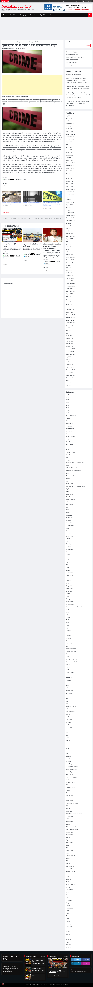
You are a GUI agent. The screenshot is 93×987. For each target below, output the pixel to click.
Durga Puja (69, 586)
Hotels (68, 683)
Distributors (69, 575)
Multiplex (68, 756)
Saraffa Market (70, 856)
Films (67, 622)
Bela (67, 481)
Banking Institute (71, 476)
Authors (68, 460)
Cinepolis (68, 539)
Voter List (68, 939)
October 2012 (70, 351)
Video (67, 937)
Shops (67, 876)
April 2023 (69, 129)
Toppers (68, 905)
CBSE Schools (70, 525)
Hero (67, 670)
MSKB (67, 753)
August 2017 (69, 239)
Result (67, 845)
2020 (67, 405)
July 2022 (68, 144)
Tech (67, 897)
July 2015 (68, 296)
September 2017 (70, 236)
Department (69, 573)
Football (68, 635)
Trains (67, 913)
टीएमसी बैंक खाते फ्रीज (36, 969)
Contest (68, 554)
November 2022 (70, 137)
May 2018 (68, 228)
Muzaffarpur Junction (72, 766)
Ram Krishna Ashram (72, 829)
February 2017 (70, 252)
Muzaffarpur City (16, 6)
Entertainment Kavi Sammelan (74, 607)
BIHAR (68, 491)
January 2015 (69, 312)
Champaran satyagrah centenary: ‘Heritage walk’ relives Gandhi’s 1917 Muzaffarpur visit (77, 80)
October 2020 (70, 194)
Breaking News (70, 505)
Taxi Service (69, 895)
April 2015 (69, 304)
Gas (67, 641)
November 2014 (70, 317)
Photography (23, 15)
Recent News (13, 15)
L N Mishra (69, 717)
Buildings (68, 510)
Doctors (68, 580)
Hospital (68, 680)
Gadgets (68, 638)
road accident (70, 850)
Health (68, 664)
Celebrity (68, 528)
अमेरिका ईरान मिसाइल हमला (30, 1)
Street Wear (69, 890)
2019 (67, 402)
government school (71, 649)
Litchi (67, 725)
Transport (68, 916)
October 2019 (70, 202)
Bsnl (67, 507)
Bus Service (69, 515)
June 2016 (68, 268)
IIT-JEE (68, 685)
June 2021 (68, 173)
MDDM (68, 738)
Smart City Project (71, 884)
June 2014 (68, 330)
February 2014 (70, 341)
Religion (68, 837)
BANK (67, 473)
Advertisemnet (70, 429)
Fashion (68, 617)
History (68, 675)
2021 (67, 408)
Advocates (69, 431)
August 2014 (69, 325)
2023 (67, 413)
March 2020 (69, 199)
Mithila (68, 748)
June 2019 (68, 207)
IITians (68, 688)
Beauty (68, 478)
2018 (67, 400)
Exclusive (68, 612)
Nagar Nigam (43, 15)
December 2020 (70, 189)
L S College (69, 719)
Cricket (68, 565)
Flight (67, 628)
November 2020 (70, 192)
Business (68, 520)
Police (67, 806)
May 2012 (68, 359)
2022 (67, 410)
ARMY (67, 449)
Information (69, 690)
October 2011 (70, 372)
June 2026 (69, 118)
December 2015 (70, 283)
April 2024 (69, 121)
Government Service (71, 651)
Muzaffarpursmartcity (72, 769)
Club (67, 541)
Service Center (70, 866)
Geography (69, 643)
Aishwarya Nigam (71, 436)
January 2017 (69, 254)
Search (68, 42)
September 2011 (70, 375)
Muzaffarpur (69, 764)
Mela (67, 743)
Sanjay (68, 853)
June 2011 (68, 383)
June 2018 (68, 226)
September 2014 (70, 323)
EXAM (67, 609)
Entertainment (70, 604)
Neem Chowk (70, 774)
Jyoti (67, 704)
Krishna (68, 714)
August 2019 (69, 205)
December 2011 (70, 370)
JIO (67, 698)
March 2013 (69, 346)
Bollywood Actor (70, 502)
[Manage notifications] (3, 984)
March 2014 (69, 338)
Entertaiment (70, 601)
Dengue (68, 570)
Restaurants (69, 842)
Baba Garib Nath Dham (72, 468)
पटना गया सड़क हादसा (53, 1)
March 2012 (69, 365)
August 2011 (69, 378)
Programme (69, 816)
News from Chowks (71, 777)
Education (69, 591)
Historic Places (70, 672)
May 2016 (68, 270)
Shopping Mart (70, 874)
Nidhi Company (70, 782)
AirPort (68, 434)
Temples (70, 15)
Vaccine (68, 931)
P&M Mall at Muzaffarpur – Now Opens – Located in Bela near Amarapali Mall (78, 103)
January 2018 (69, 234)
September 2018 (70, 220)
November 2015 (70, 286)
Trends (68, 921)
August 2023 (69, 126)
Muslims (68, 761)
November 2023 (70, 124)
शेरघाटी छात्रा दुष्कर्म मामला (42, 1)
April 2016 (69, 273)
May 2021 (68, 176)
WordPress (65, 984)
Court (67, 560)
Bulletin (68, 512)
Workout (68, 947)
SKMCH (68, 882)
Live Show (69, 727)
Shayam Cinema (70, 871)
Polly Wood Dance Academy (74, 814)
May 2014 (68, 333)
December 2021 (70, 163)
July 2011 (68, 380)
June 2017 (68, 244)
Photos (68, 798)
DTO (67, 583)
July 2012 (68, 357)
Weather (68, 945)
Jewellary (68, 696)
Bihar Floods (69, 494)
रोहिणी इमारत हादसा (35, 976)
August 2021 (69, 171)
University (69, 926)
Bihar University (70, 499)
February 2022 (70, 158)
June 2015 (68, 299)
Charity (68, 533)
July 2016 (68, 265)
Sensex (68, 863)
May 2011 (68, 385)
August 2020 (69, 197)
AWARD (68, 465)
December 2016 (70, 257)
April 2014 (69, 336)
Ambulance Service (71, 442)
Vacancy (68, 929)
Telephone (69, 900)
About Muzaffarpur (71, 415)
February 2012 (70, 367)
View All (43, 956)
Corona (68, 557)
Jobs (67, 701)
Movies (68, 751)
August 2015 (69, 294)
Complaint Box (70, 549)
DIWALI (68, 578)
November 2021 (70, 165)
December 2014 (70, 315)
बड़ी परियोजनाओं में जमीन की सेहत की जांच (16, 1)
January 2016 (69, 281)
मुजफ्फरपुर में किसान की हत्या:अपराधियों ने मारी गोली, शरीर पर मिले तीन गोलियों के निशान (32, 203)
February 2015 (70, 309)
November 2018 (70, 215)
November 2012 (70, 349)
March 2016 (69, 275)
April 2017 (68, 249)
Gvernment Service (71, 659)
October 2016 (70, 260)
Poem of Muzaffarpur (72, 803)
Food (67, 633)
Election (68, 594)
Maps (67, 735)
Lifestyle (68, 722)
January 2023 (69, 131)
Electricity (69, 596)
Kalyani (68, 709)
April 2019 (69, 210)
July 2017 (68, 241)
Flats (67, 625)
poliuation (69, 811)
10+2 (67, 394)
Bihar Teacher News (71, 497)
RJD (67, 848)
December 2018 (70, 213)
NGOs (67, 780)
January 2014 (69, 344)
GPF (67, 654)
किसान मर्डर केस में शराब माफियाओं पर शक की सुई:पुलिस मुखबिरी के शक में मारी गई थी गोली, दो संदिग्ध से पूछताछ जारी (51, 204)
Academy (68, 418)
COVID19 (68, 562)
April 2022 (69, 152)
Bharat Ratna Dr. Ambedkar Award (76, 486)
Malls (67, 730)
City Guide (33, 15)
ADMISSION (69, 423)
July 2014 (68, 328)
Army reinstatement (71, 452)
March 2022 (69, 155)
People (68, 790)
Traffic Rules (69, 908)
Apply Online (69, 447)
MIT (67, 746)
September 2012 (70, 354)
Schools (68, 858)
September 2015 (70, 291)
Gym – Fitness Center (72, 662)
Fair (67, 615)
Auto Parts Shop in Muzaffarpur (75, 463)
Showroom (69, 879)
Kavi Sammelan (70, 711)
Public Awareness (71, 819)
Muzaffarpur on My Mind (57, 15)
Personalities (69, 793)
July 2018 (68, 223)
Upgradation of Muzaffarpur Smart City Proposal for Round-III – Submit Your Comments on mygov (78, 95)
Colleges (68, 546)
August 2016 (69, 262)
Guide (67, 656)
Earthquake (69, 588)
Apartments (69, 444)
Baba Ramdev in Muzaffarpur (74, 470)
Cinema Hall (69, 536)
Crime (67, 567)
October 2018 (70, 218)
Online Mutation (70, 787)
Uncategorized (70, 924)
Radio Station (70, 821)
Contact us (78, 74)
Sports (68, 887)
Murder (68, 759)
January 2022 (70, 160)
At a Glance (69, 455)
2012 (67, 397)
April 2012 (69, 362)
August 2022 (69, 142)
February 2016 (70, 278)
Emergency (69, 599)
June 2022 (69, 147)
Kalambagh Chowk (71, 706)
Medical (68, 740)
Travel (67, 918)
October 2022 (70, 139)
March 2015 (69, 307)
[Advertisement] (46, 28)
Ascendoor (52, 984)
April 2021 (69, 179)
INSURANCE (69, 693)
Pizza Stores (69, 801)
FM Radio (68, 630)
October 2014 (70, 320)
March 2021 (69, 181)
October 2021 (70, 168)
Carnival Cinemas (71, 523)
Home (4, 15)
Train (67, 911)
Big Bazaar (69, 489)
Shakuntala (69, 869)
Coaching (68, 544)
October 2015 (70, 289)
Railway (68, 824)
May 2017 (68, 247)
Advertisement (70, 426)
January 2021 (69, 186)
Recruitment (69, 835)
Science (68, 861)
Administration (70, 421)
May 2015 (68, 302)
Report (68, 840)
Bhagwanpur (69, 484)
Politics (68, 808)
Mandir (68, 732)
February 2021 (70, 184)
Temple (68, 903)
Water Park (69, 942)
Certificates (69, 531)
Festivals (68, 620)
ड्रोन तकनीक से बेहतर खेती (64, 1)
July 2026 (68, 116)
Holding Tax (69, 677)
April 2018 (69, 231)
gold (67, 646)
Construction (69, 552)
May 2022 (69, 150)
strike (67, 892)
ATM (67, 457)
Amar (67, 439)
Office (68, 785)
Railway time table (71, 827)
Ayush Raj (35, 963)
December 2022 (70, 134)
